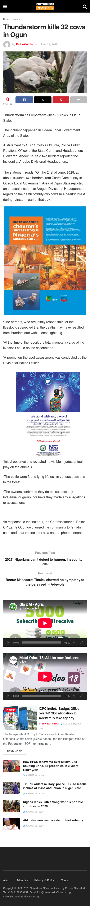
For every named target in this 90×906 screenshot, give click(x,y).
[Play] (8, 642)
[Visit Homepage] (45, 6)
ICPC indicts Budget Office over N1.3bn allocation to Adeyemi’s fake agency (59, 713)
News (16, 19)
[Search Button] (85, 6)
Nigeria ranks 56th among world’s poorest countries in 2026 (53, 804)
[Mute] (74, 642)
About (6, 880)
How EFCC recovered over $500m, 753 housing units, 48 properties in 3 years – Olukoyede (52, 766)
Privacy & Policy (44, 880)
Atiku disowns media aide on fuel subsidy (53, 820)
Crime (10, 710)
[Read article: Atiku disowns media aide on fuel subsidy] (11, 824)
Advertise (22, 880)
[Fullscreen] (81, 642)
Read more (16, 751)
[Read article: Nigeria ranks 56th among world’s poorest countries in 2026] (11, 806)
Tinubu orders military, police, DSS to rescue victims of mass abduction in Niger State (55, 786)
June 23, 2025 (49, 44)
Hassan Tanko (50, 723)
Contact (65, 880)
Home (6, 19)
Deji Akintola (24, 44)
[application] (45, 623)
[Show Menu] (5, 6)
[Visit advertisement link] (45, 260)
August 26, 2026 (72, 723)
